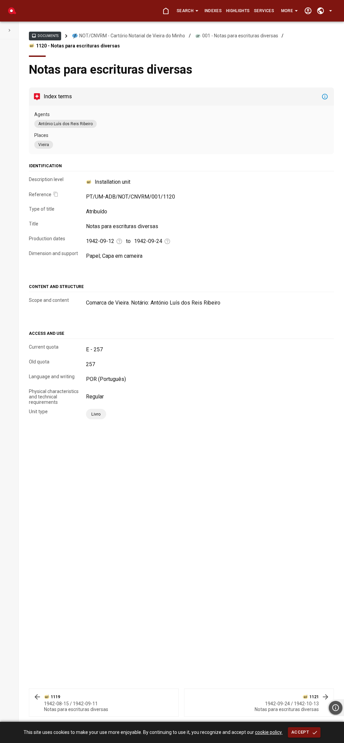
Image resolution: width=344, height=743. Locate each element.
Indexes (213, 10)
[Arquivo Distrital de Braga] (12, 10)
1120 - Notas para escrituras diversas (78, 45)
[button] (187, 10)
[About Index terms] (325, 97)
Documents (45, 35)
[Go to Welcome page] (166, 11)
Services (264, 10)
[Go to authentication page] (308, 11)
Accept (300, 732)
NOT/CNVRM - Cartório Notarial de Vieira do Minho (132, 35)
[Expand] (9, 30)
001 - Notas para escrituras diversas (240, 35)
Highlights (238, 10)
